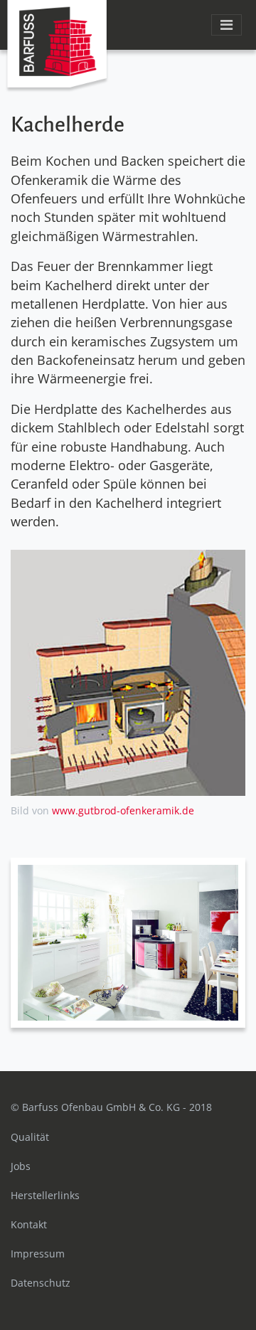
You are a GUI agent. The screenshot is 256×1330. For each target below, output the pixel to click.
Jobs (21, 1166)
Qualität (30, 1137)
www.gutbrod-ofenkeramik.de (123, 810)
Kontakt (29, 1224)
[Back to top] (213, 1287)
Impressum (38, 1253)
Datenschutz (40, 1282)
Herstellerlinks (45, 1195)
